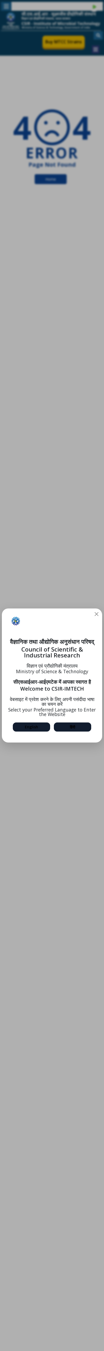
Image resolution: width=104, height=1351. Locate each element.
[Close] (96, 614)
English (31, 726)
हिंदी (72, 726)
